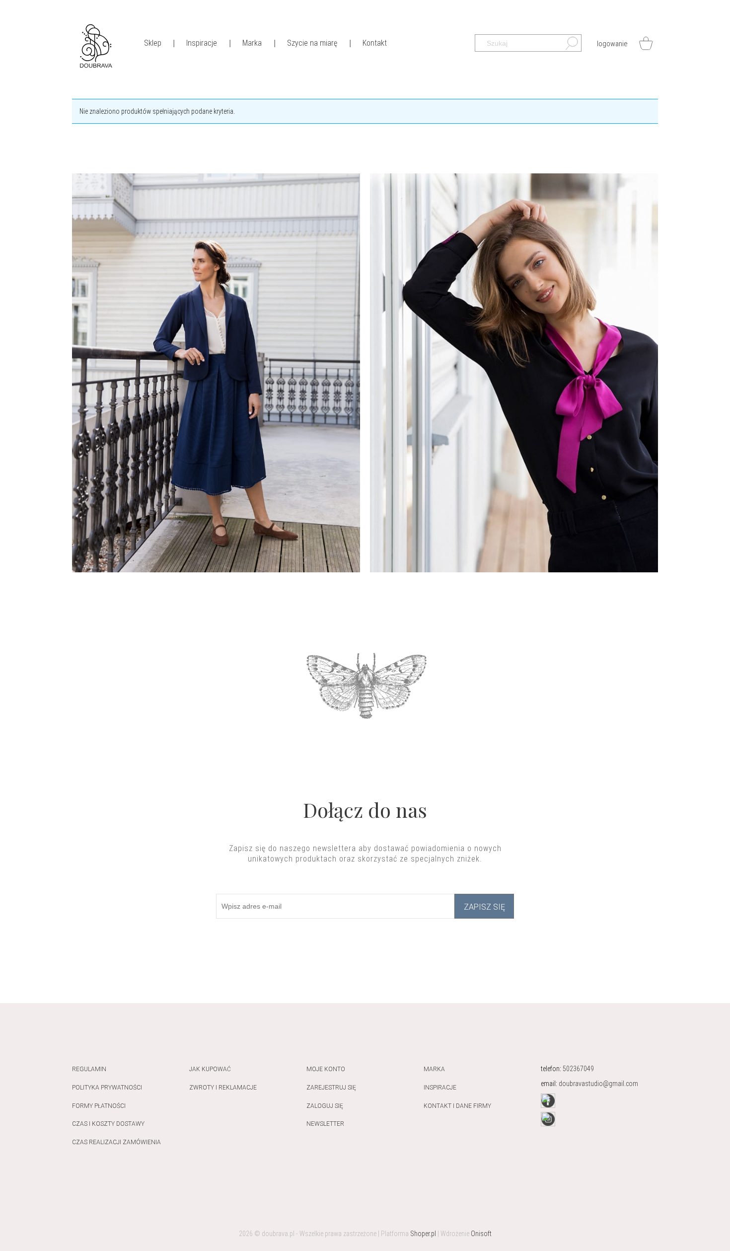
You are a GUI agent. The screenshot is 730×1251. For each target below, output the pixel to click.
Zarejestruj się (331, 1087)
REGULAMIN (89, 1069)
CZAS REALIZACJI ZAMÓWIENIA (116, 1142)
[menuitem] (152, 42)
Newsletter (325, 1123)
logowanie (612, 43)
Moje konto (325, 1069)
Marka (434, 1069)
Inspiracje (440, 1087)
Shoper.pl (423, 1234)
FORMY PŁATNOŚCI (99, 1105)
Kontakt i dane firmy (457, 1105)
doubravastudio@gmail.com (598, 1084)
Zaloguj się (324, 1105)
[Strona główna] (95, 45)
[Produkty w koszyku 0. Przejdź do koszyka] (645, 43)
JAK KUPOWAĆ (210, 1069)
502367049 (578, 1069)
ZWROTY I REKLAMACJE (223, 1087)
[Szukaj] (567, 45)
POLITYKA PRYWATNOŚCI (107, 1087)
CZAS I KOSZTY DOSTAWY (108, 1123)
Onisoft (481, 1234)
